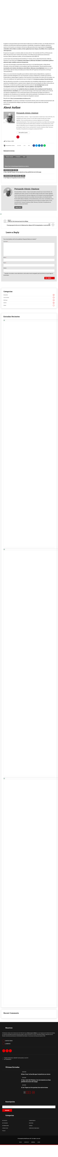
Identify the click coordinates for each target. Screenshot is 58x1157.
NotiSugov (28, 300)
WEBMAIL (33, 1142)
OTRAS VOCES (5, 1128)
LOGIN (38, 1142)
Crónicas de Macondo (9, 156)
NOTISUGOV (4, 1120)
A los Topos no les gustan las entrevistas (14, 177)
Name (4, 257)
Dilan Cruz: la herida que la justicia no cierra (17, 166)
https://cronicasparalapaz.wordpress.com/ (20, 98)
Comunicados (28, 297)
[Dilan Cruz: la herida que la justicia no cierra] (29, 161)
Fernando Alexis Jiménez (10, 145)
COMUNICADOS (32, 1120)
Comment (5, 241)
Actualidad (28, 294)
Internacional (18, 156)
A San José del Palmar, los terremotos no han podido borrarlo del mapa (22, 172)
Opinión (24, 156)
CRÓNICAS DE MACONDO (34, 1128)
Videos (28, 305)
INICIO (20, 1142)
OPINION (30, 1125)
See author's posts (23, 132)
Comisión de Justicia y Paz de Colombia (43, 79)
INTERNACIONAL (5, 1125)
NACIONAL (31, 1123)
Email (4, 262)
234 (33, 1092)
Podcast (3, 1130)
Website (4, 268)
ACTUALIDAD (5, 1123)
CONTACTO (26, 1142)
